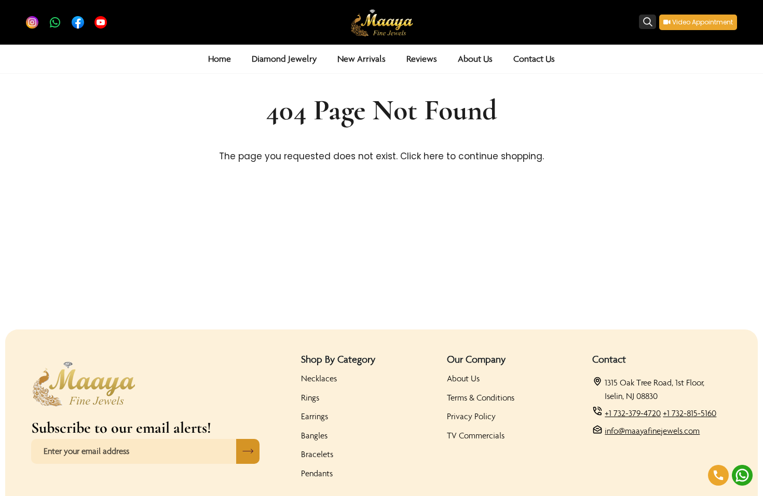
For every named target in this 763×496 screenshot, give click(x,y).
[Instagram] (32, 22)
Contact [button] (609, 359)
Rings (310, 397)
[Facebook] (78, 22)
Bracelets (317, 454)
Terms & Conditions (480, 397)
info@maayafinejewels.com (652, 430)
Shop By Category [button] (338, 359)
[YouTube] (100, 22)
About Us (463, 378)
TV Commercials (476, 435)
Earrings (314, 416)
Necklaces (319, 378)
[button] (284, 59)
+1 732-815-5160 (689, 413)
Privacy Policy (471, 416)
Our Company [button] (476, 359)
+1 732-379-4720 (633, 413)
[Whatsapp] (55, 22)
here (434, 156)
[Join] (248, 451)
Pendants (317, 473)
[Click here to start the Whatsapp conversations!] (742, 475)
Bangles (314, 435)
